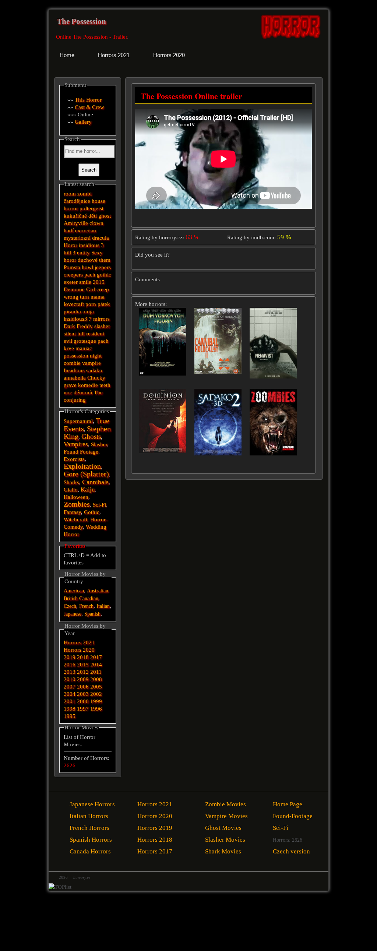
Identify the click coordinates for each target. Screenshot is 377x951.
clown (96, 223)
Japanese (72, 614)
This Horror (88, 100)
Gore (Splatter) (86, 474)
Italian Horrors (89, 816)
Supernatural (78, 421)
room (70, 194)
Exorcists (74, 459)
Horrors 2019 (154, 827)
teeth (104, 385)
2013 (69, 672)
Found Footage (81, 452)
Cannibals (95, 482)
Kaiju (88, 489)
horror (71, 208)
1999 (96, 701)
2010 (69, 679)
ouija (88, 311)
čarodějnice (77, 201)
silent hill (74, 334)
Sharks (71, 482)
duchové (88, 260)
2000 (83, 701)
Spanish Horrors (91, 839)
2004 (69, 694)
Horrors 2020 (79, 650)
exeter (71, 282)
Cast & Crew (89, 107)
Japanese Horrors (92, 804)
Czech (70, 606)
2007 (69, 687)
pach (89, 275)
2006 (83, 687)
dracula (100, 238)
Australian (97, 591)
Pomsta (72, 267)
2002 (96, 694)
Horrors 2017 (154, 851)
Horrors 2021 (79, 642)
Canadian (88, 598)
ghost (104, 216)
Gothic (91, 512)
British (71, 598)
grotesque (85, 341)
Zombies (77, 504)
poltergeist (91, 208)
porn (90, 304)
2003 (83, 694)
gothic (104, 275)
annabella (75, 378)
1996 (96, 709)
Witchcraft (75, 519)
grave (70, 385)
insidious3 (75, 319)
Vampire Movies (226, 816)
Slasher (99, 444)
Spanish (92, 614)
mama (98, 297)
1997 (83, 709)
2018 (83, 657)
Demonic (74, 289)
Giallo (71, 490)
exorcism (85, 230)
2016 (69, 665)
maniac (83, 348)
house (98, 201)
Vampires (76, 444)
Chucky (96, 378)
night (96, 356)
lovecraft (74, 304)
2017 (96, 657)
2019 (69, 657)
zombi (84, 194)
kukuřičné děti (80, 216)
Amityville (76, 223)
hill (67, 253)
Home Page (287, 804)
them (104, 260)
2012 (83, 672)
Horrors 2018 (154, 839)
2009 (83, 679)
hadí (69, 230)
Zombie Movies (225, 804)
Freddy (85, 326)
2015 (99, 282)
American (74, 591)
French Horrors (89, 827)
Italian (103, 606)
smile (85, 282)
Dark (69, 326)
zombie (72, 363)
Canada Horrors (90, 851)
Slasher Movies (225, 839)
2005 (96, 687)
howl (87, 267)
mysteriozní (77, 238)
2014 (96, 665)
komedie (88, 385)
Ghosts (91, 436)
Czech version (291, 851)
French (86, 606)
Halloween (76, 497)
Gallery (83, 122)
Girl (90, 289)
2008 (96, 679)
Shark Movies (223, 851)
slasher (102, 326)
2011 (96, 672)
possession (76, 356)
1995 (69, 716)
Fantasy (72, 512)
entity (83, 253)
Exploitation (82, 466)
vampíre (91, 363)
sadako (94, 370)
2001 (69, 701)
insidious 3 (91, 245)
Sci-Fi (99, 505)
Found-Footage (293, 816)
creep (102, 289)
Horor (70, 245)
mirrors (101, 319)
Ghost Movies (223, 827)
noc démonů (78, 392)
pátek (104, 304)
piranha (72, 311)
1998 (69, 709)
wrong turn (76, 297)
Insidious (74, 370)
